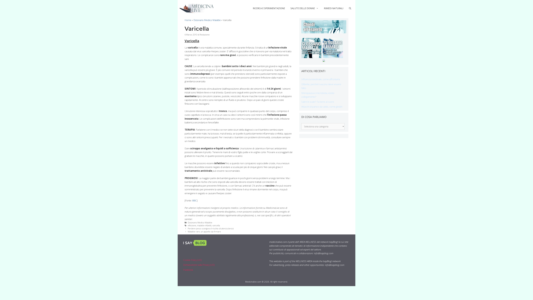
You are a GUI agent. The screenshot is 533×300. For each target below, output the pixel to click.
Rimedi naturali (333, 8)
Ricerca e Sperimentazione (269, 8)
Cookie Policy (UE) (192, 260)
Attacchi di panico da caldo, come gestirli (321, 106)
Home (188, 20)
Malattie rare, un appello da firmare (204, 231)
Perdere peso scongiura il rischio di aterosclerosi (211, 228)
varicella (216, 225)
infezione (192, 225)
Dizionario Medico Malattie (207, 20)
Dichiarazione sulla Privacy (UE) (199, 264)
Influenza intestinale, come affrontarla (320, 79)
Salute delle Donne (303, 8)
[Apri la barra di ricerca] (350, 8)
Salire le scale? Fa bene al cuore (317, 101)
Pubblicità (188, 269)
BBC (194, 200)
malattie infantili (204, 225)
